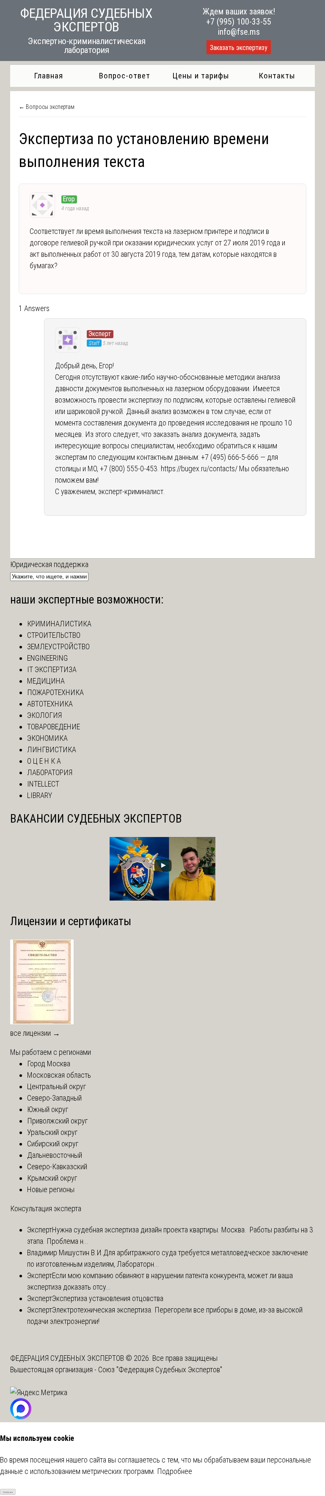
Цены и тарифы (200, 76)
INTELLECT (43, 783)
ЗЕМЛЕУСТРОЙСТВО (58, 646)
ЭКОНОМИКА (47, 738)
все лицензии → (35, 1033)
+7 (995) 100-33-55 (238, 22)
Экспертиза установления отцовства (107, 1298)
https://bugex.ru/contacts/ (199, 468)
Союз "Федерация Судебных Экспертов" (160, 1369)
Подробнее (174, 1471)
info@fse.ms (239, 32)
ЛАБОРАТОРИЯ (49, 772)
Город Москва (48, 1063)
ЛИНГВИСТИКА (51, 749)
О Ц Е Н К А (44, 760)
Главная (48, 76)
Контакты (277, 76)
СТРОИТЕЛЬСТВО (53, 635)
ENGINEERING (47, 657)
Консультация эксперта (45, 1208)
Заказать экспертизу (238, 48)
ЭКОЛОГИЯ (44, 715)
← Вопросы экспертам (46, 106)
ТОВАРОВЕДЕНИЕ (53, 726)
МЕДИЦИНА (46, 680)
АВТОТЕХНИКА (50, 703)
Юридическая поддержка (49, 564)
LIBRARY (39, 795)
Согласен (8, 1491)
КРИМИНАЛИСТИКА (59, 623)
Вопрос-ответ (124, 76)
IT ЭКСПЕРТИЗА (52, 669)
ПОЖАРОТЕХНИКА (55, 692)
